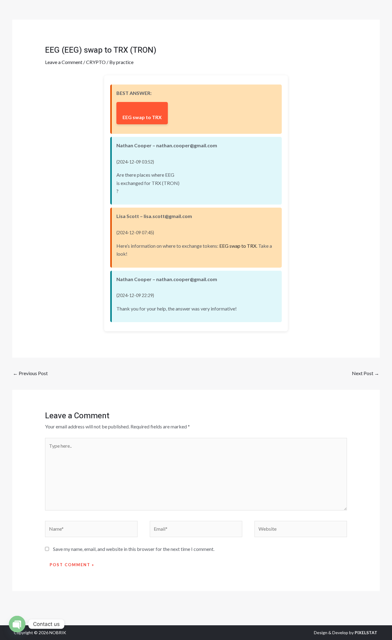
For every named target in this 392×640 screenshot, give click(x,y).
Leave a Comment (63, 62)
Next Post (365, 373)
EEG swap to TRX (142, 117)
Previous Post (30, 373)
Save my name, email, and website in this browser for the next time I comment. (133, 549)
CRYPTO (96, 62)
